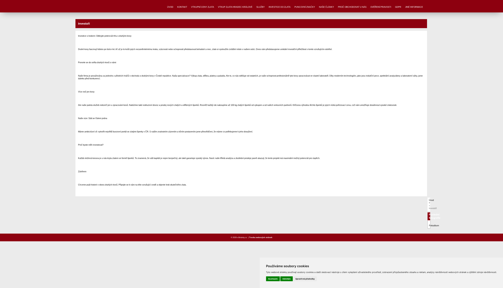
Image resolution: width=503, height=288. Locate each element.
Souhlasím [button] (273, 279)
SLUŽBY (260, 7)
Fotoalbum (434, 225)
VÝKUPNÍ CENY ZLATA (202, 7)
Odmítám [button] (286, 279)
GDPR (398, 7)
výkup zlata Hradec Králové (235, 7)
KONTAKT (182, 7)
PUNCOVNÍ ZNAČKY (304, 7)
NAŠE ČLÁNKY (326, 7)
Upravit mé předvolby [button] (305, 279)
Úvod (170, 7)
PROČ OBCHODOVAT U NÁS (352, 7)
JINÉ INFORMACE (414, 7)
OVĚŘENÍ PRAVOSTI (380, 7)
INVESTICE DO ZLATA (280, 7)
